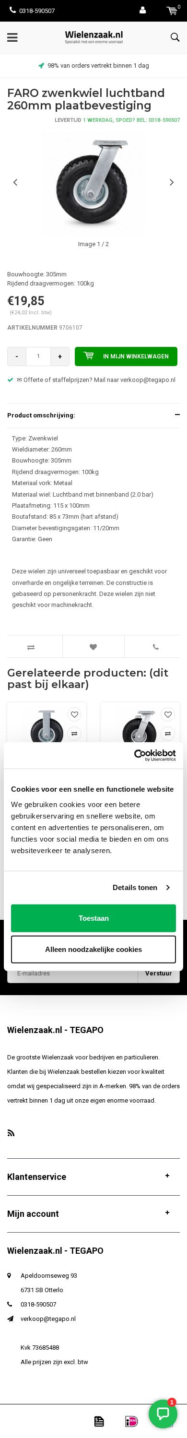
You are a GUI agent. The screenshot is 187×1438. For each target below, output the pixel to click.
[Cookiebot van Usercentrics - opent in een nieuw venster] (134, 755)
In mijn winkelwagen (136, 356)
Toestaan (94, 918)
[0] (171, 10)
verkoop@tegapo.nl (48, 1318)
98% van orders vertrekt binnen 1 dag (98, 65)
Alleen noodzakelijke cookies (93, 949)
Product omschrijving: (41, 415)
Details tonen (135, 887)
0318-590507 (37, 10)
